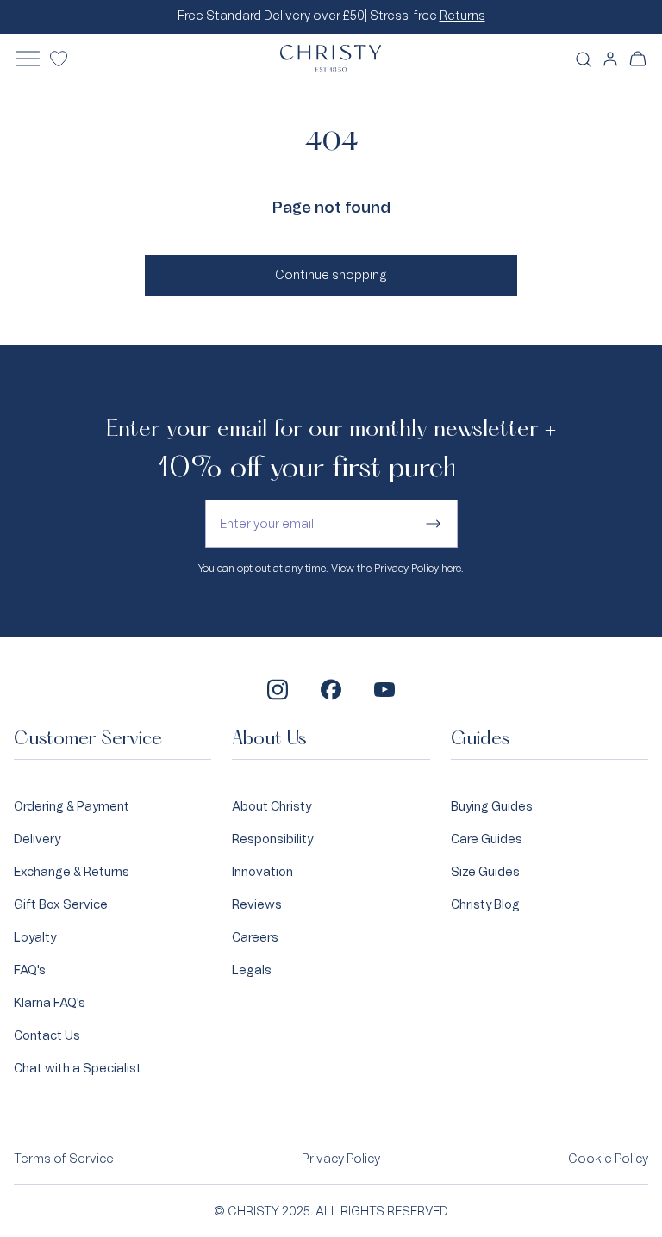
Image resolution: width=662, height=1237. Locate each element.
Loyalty (35, 937)
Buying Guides (492, 806)
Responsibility (272, 838)
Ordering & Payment (71, 806)
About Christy (271, 806)
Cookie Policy (608, 1158)
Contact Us (47, 1035)
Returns (462, 15)
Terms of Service (64, 1158)
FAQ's (30, 969)
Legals (252, 969)
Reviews (257, 904)
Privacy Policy (341, 1158)
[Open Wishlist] (58, 58)
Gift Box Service (61, 904)
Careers (255, 937)
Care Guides (486, 838)
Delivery (37, 838)
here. (452, 568)
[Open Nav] (27, 58)
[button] (638, 58)
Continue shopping (331, 275)
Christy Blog (485, 904)
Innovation (262, 871)
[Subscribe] (433, 524)
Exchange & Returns (71, 871)
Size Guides (485, 871)
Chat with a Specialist (77, 1068)
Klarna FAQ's (49, 1002)
